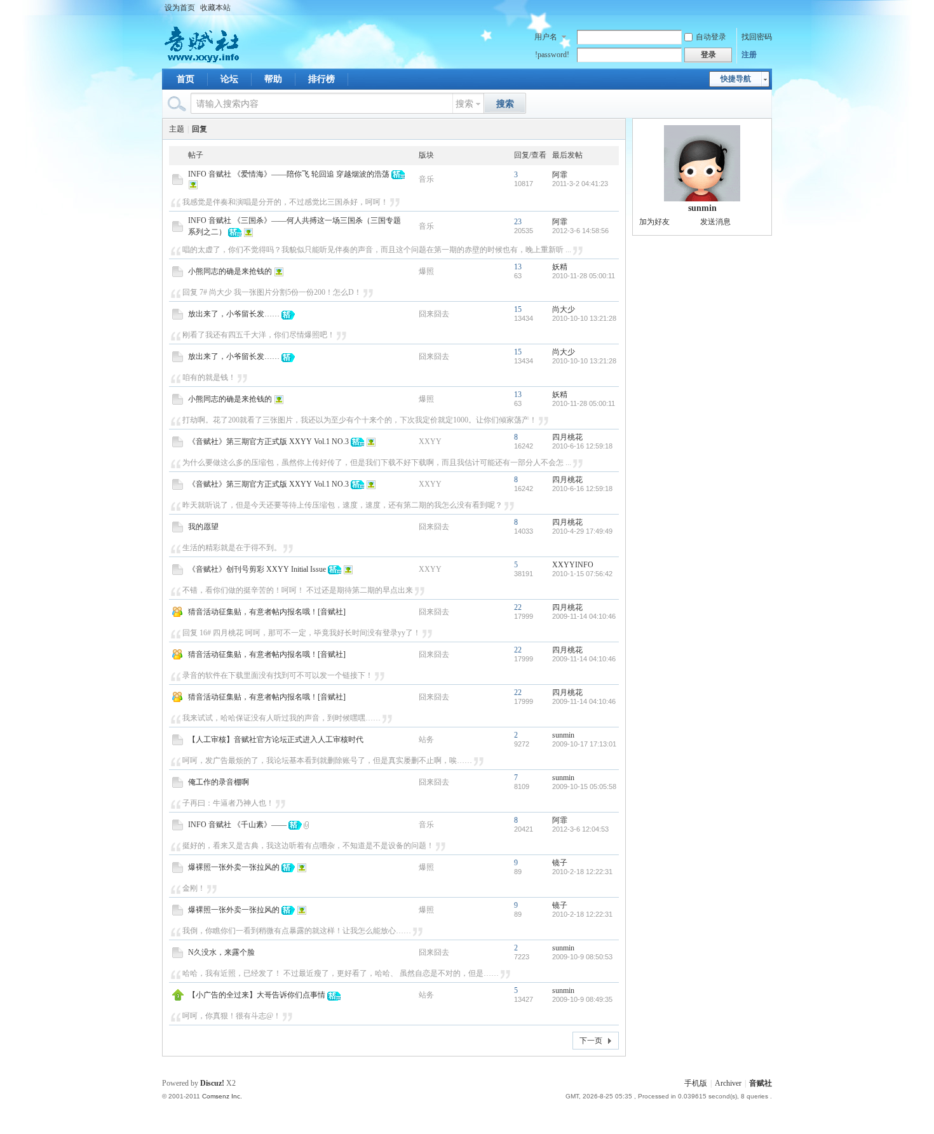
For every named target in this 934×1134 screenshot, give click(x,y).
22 (518, 607)
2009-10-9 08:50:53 (582, 957)
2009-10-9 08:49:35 (582, 999)
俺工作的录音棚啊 (218, 782)
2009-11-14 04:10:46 (584, 616)
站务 (426, 739)
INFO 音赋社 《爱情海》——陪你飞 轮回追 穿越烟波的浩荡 (288, 174)
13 (518, 266)
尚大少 (563, 309)
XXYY (430, 441)
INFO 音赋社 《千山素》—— (237, 824)
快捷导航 (736, 78)
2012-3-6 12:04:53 (580, 829)
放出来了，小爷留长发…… (234, 313)
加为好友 (654, 221)
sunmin (563, 735)
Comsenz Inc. (222, 1096)
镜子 (559, 862)
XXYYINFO (572, 564)
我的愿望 (203, 526)
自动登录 (711, 36)
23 (518, 221)
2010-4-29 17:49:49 (582, 531)
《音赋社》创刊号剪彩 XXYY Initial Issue (257, 569)
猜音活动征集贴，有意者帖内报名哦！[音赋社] (267, 611)
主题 (176, 129)
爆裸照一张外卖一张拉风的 (234, 867)
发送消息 (715, 221)
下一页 (590, 1040)
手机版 (695, 1083)
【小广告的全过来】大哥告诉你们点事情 (256, 994)
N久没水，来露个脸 (221, 952)
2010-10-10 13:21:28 (584, 318)
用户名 (545, 36)
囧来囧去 (434, 313)
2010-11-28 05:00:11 (583, 276)
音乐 (426, 179)
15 (518, 309)
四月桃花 (567, 437)
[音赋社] (203, 61)
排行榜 (321, 79)
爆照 (426, 271)
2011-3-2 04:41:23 (580, 183)
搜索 (464, 104)
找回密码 (756, 36)
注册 (749, 54)
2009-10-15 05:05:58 (584, 786)
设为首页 (180, 7)
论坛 (229, 79)
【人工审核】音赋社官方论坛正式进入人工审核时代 (275, 739)
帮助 (273, 79)
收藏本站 (215, 7)
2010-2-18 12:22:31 (582, 871)
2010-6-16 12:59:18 (582, 446)
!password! (552, 54)
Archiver (728, 1083)
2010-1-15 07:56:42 (582, 573)
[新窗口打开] (177, 182)
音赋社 (760, 1083)
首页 (185, 79)
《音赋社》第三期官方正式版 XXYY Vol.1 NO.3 (268, 441)
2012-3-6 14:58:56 (580, 230)
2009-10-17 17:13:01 (584, 744)
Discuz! (212, 1083)
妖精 (559, 266)
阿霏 (559, 174)
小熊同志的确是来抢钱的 (230, 271)
